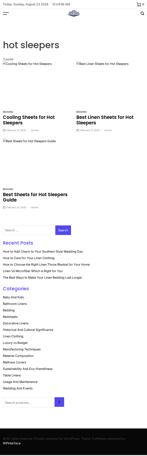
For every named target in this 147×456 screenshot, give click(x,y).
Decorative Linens (16, 323)
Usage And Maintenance (20, 382)
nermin (34, 130)
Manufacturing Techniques (22, 349)
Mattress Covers (14, 362)
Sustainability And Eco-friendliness (27, 369)
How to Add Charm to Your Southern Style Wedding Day (43, 251)
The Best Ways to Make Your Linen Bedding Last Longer (42, 277)
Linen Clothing (13, 336)
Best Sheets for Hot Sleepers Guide (35, 197)
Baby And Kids (13, 297)
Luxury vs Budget (15, 343)
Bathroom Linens (15, 304)
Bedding (8, 111)
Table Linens (12, 375)
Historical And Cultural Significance (28, 330)
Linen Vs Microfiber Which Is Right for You (33, 271)
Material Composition (18, 356)
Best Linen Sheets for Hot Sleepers (105, 120)
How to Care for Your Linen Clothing (29, 258)
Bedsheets (10, 317)
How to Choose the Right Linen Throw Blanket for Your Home (46, 264)
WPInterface (11, 443)
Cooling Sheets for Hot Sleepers (29, 120)
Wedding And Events (18, 388)
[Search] (59, 402)
